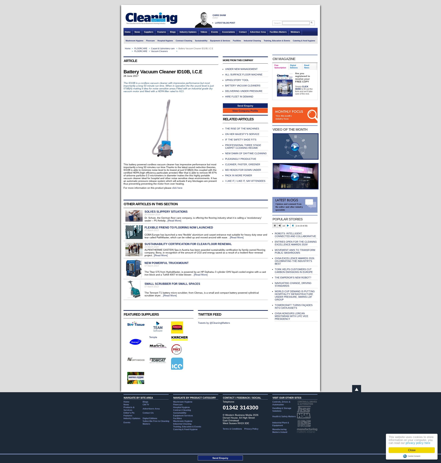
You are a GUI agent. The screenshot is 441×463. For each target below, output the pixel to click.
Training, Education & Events (277, 41)
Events (214, 32)
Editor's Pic (129, 413)
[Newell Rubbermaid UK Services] (177, 332)
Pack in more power (238, 175)
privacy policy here (418, 443)
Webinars (295, 32)
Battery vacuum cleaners (242, 85)
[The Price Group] (177, 354)
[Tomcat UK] (157, 362)
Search (277, 23)
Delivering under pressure (243, 91)
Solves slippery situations (166, 211)
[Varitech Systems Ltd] (135, 383)
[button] (245, 105)
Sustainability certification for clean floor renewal (188, 244)
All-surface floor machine (243, 74)
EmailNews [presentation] (306, 66)
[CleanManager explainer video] (296, 158)
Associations (228, 32)
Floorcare (150, 41)
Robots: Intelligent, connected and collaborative (295, 235)
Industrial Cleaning (252, 41)
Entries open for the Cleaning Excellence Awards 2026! (296, 243)
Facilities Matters (278, 32)
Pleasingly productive (240, 159)
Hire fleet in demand (239, 96)
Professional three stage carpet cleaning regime (243, 146)
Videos (204, 32)
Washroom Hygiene (134, 41)
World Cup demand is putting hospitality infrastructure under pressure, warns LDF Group (295, 295)
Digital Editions (150, 418)
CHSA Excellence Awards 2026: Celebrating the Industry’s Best (295, 261)
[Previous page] (279, 225)
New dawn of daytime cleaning (246, 153)
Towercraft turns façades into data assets (293, 306)
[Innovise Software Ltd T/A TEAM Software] (157, 331)
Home (128, 32)
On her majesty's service (242, 134)
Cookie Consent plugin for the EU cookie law (411, 456)
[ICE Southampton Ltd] (177, 368)
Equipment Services (183, 415)
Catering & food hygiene (304, 41)
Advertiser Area (258, 32)
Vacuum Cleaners (159, 51)
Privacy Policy (251, 429)
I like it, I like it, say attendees (245, 181)
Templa (153, 337)
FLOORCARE (140, 48)
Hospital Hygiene (165, 41)
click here (177, 187)
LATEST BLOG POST (225, 23)
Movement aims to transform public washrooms (295, 251)
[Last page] (292, 225)
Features (161, 32)
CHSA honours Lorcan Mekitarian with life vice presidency (291, 316)
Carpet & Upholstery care (163, 48)
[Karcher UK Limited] (179, 340)
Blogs (173, 32)
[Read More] (174, 220)
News (137, 32)
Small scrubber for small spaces (172, 283)
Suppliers (148, 32)
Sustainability (201, 41)
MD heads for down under (243, 170)
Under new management (241, 69)
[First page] (274, 225)
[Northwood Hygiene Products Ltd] (136, 360)
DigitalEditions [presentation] (294, 66)
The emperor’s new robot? (293, 277)
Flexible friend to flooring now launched (179, 227)
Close (412, 450)
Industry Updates (188, 32)
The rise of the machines (242, 128)
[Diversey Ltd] (135, 347)
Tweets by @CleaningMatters (214, 322)
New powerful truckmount (167, 263)
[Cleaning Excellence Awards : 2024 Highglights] (296, 188)
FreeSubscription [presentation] (280, 66)
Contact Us (148, 413)
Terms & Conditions (232, 429)
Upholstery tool (237, 80)
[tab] (280, 66)
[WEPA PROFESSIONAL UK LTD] (136, 325)
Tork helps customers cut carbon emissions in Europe (294, 270)
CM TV (146, 404)
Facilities (237, 41)
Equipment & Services (220, 41)
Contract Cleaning (184, 41)
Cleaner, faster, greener (242, 164)
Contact (243, 32)
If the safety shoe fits (240, 139)
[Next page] (288, 225)
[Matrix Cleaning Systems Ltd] (157, 347)
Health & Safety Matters (284, 416)
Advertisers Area (151, 409)
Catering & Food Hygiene (185, 429)
